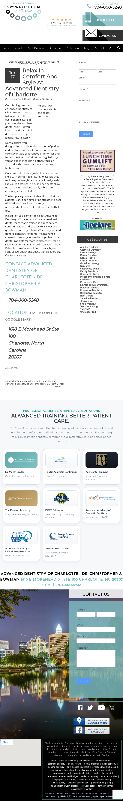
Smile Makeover (86, 779)
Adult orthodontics (90, 247)
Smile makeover (88, 303)
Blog (86, 48)
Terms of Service (105, 785)
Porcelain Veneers (85, 769)
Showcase (55, 48)
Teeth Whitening (89, 306)
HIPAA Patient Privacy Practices (65, 785)
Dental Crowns (74, 763)
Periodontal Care (89, 282)
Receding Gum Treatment (99, 179)
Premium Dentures (105, 769)
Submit (86, 133)
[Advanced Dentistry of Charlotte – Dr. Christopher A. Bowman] (23, 11)
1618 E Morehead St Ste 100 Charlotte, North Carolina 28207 (33, 342)
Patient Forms (97, 782)
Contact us (11, 255)
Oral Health (86, 279)
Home (6, 48)
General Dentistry (42, 99)
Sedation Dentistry (90, 298)
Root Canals (86, 295)
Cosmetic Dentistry (90, 249)
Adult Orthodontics (104, 760)
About (18, 48)
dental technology (89, 263)
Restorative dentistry (91, 293)
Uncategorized (88, 312)
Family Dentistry (89, 271)
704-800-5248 (108, 7)
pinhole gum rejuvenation (94, 285)
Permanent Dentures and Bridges (62, 776)
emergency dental (89, 268)
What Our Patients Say (78, 782)
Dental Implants (88, 260)
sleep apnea (86, 301)
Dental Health (25, 99)
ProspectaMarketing (107, 796)
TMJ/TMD (85, 309)
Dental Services (35, 48)
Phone (83, 89)
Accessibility (77, 788)
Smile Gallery (59, 782)
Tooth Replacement (102, 773)
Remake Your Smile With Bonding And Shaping (31, 381)
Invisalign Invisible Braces (104, 766)
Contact (99, 48)
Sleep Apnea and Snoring (64, 779)
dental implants (14, 241)
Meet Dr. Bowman (67, 760)
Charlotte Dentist (16, 62)
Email (83, 77)
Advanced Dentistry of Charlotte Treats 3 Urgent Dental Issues (35, 385)
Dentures (85, 266)
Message (84, 100)
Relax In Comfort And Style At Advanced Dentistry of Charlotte (32, 82)
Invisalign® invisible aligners (95, 276)
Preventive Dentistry (91, 290)
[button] (118, 48)
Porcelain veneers (89, 287)
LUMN (63, 796)
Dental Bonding (88, 255)
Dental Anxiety (88, 252)
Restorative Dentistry (81, 773)
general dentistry (15, 233)
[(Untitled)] (110, 48)
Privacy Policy (88, 785)
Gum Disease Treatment (78, 766)
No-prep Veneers (61, 773)
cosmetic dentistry (16, 237)
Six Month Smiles (109, 776)
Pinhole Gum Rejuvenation (62, 769)
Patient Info (72, 48)
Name (83, 62)
